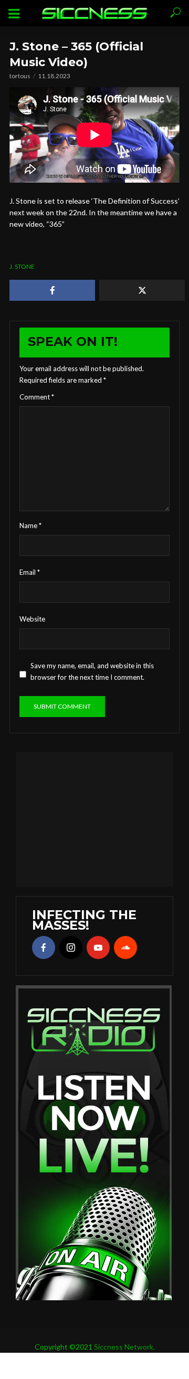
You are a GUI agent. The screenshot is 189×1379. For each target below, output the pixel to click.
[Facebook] (43, 947)
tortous (19, 76)
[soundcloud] (125, 947)
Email (29, 572)
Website (32, 619)
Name (30, 525)
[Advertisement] (94, 817)
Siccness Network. (124, 1346)
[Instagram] (70, 947)
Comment (36, 397)
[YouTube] (98, 947)
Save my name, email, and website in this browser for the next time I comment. (92, 671)
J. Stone (22, 266)
